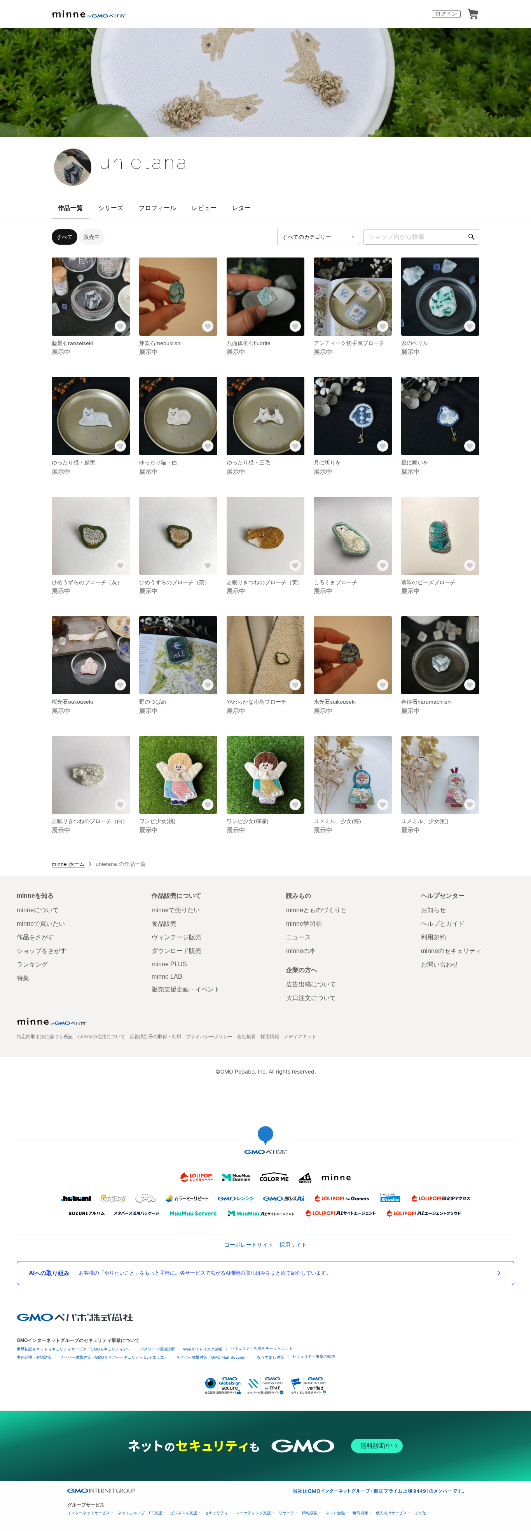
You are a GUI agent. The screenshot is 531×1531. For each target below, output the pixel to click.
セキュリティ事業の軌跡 (313, 1356)
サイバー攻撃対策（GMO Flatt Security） (212, 1357)
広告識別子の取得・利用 (155, 1036)
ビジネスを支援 (183, 1513)
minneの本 (301, 951)
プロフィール (157, 208)
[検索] (471, 236)
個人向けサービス (391, 1513)
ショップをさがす (41, 951)
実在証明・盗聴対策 (34, 1357)
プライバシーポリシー (209, 1036)
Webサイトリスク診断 (202, 1349)
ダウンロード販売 (176, 951)
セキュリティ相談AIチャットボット (262, 1348)
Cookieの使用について (101, 1036)
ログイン (446, 14)
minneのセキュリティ (451, 951)
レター (241, 208)
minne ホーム (68, 864)
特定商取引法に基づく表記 (45, 1036)
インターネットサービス (88, 1513)
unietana (144, 162)
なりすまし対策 (270, 1357)
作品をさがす (35, 937)
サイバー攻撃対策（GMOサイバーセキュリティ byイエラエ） (114, 1357)
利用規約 (433, 937)
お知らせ (433, 910)
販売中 (92, 237)
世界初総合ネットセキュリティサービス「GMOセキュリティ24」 (74, 1349)
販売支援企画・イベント (186, 989)
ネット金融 (335, 1513)
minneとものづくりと (316, 910)
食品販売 (164, 923)
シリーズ (110, 208)
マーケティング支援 (253, 1513)
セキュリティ (216, 1513)
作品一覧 (70, 208)
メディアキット (300, 1036)
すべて (64, 237)
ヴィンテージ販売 (176, 937)
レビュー (204, 208)
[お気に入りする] (121, 326)
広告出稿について (311, 984)
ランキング (32, 964)
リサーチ (286, 1513)
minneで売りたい (176, 910)
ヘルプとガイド (443, 923)
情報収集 (310, 1513)
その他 (420, 1513)
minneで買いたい (41, 923)
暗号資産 (360, 1513)
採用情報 (269, 1036)
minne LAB (167, 976)
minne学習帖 (304, 923)
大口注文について (311, 998)
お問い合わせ (439, 964)
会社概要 (246, 1036)
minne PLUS (169, 964)
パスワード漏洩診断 (157, 1349)
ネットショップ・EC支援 (140, 1513)
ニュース (298, 937)
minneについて (38, 910)
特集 (23, 978)
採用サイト (293, 1244)
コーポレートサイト (248, 1244)
